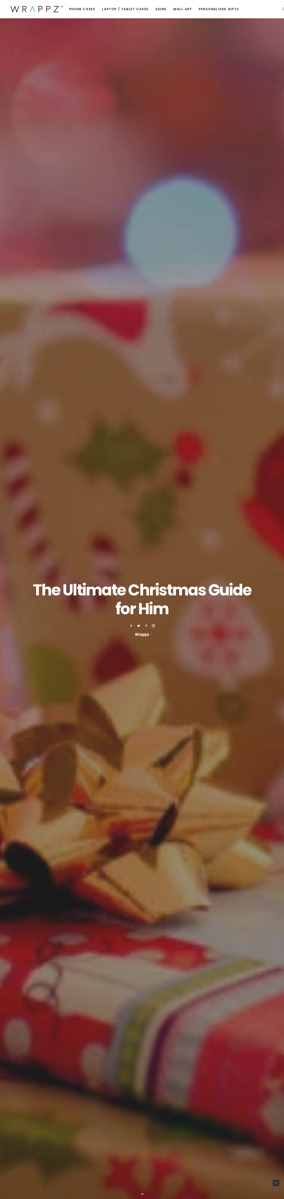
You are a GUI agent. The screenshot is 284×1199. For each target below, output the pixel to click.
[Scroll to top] (276, 1183)
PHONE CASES (82, 9)
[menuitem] (82, 9)
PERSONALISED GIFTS (219, 9)
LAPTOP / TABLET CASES (125, 9)
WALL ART (182, 9)
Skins (161, 9)
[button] (131, 626)
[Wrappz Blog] (35, 9)
